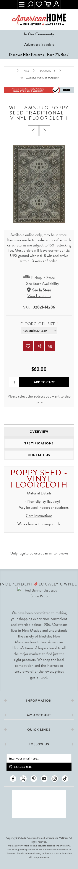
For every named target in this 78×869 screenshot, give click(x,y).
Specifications (39, 443)
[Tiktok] (65, 778)
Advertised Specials (39, 44)
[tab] (39, 431)
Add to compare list (39, 346)
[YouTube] (44, 778)
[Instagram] (54, 778)
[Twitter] (23, 778)
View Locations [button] (39, 296)
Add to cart (44, 382)
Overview (39, 431)
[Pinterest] (33, 778)
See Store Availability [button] (42, 283)
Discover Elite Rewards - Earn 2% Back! (39, 54)
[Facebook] (13, 778)
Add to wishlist (28, 346)
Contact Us (39, 455)
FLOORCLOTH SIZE (38, 324)
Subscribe (23, 767)
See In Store (41, 290)
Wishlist (39, 4)
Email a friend (50, 346)
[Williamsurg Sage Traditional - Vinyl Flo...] (33, 130)
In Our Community (39, 34)
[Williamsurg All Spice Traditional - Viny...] (44, 130)
